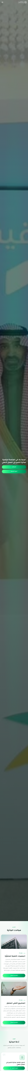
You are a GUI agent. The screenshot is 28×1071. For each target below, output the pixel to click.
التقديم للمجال (14, 975)
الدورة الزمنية (14, 471)
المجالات (14, 467)
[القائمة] (2, 2)
